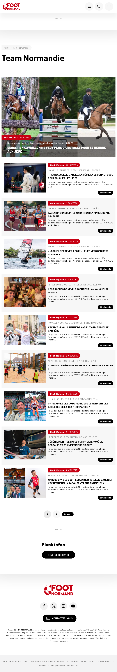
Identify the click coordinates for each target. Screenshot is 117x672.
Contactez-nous (62, 618)
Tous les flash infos (58, 554)
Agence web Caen (61, 665)
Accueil (7, 47)
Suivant (67, 514)
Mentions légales (82, 661)
